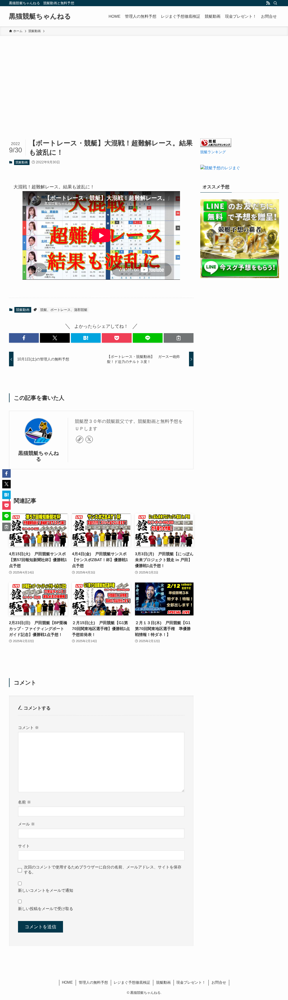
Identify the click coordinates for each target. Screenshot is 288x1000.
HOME (67, 982)
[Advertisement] (144, 78)
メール (26, 824)
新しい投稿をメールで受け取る (45, 908)
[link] (79, 439)
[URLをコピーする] (179, 338)
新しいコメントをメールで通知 (45, 890)
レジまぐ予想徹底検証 (132, 982)
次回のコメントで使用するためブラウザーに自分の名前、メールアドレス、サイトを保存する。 (102, 869)
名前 (24, 802)
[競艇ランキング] (215, 145)
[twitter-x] (89, 439)
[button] (24, 338)
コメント (28, 727)
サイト (24, 846)
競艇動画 (21, 162)
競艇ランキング (213, 152)
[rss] (268, 3)
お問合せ (219, 982)
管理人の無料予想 (93, 982)
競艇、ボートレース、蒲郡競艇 (63, 310)
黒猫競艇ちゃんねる (40, 16)
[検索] (275, 3)
